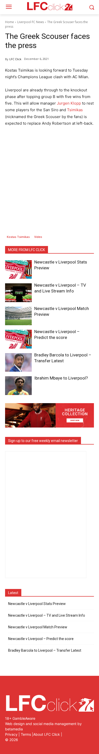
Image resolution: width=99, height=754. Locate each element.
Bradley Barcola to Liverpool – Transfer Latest (44, 650)
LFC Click (15, 59)
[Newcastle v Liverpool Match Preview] (18, 316)
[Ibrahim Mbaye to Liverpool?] (18, 385)
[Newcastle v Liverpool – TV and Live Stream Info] (18, 292)
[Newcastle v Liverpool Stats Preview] (18, 269)
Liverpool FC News (30, 22)
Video (38, 237)
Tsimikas (75, 109)
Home (9, 22)
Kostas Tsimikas (18, 237)
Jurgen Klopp (69, 103)
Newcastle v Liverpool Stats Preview (37, 604)
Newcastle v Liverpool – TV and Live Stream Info (46, 615)
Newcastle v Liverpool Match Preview (37, 627)
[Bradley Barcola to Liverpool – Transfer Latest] (18, 362)
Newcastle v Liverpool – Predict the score (41, 639)
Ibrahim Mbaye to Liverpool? (61, 378)
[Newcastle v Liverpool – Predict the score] (18, 339)
